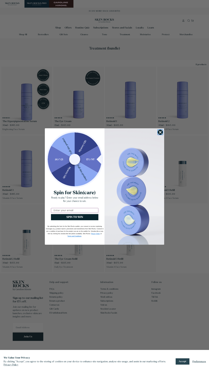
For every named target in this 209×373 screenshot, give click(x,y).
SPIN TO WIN (74, 217)
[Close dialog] (160, 132)
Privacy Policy (11, 364)
